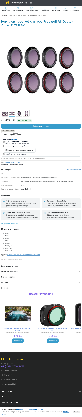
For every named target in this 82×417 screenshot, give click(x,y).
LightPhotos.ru (12, 359)
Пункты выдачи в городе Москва (18, 146)
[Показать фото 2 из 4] (12, 113)
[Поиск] (26, 3)
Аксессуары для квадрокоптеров (34, 15)
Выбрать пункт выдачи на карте (20, 150)
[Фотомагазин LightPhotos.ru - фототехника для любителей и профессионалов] (14, 2)
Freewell (15, 133)
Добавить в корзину (41, 126)
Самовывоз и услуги (10, 402)
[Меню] (4, 3)
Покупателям (7, 391)
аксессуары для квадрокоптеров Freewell (23, 255)
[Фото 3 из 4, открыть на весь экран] (41, 69)
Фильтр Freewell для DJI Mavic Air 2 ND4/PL (17, 329)
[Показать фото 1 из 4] (5, 113)
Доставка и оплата (9, 266)
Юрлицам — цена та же (12, 162)
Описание (5, 196)
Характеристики (8, 277)
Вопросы (5, 288)
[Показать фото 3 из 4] (19, 113)
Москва (14, 139)
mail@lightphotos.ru (10, 370)
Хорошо (76, 412)
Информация (7, 397)
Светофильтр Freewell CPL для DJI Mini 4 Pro (52, 329)
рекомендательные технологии (29, 409)
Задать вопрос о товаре (12, 135)
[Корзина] (31, 3)
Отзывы (4, 282)
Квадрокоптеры (14, 15)
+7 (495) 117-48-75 (12, 366)
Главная (4, 15)
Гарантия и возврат (9, 271)
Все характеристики (74, 169)
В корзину (18, 341)
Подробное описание (9, 224)
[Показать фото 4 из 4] (26, 113)
